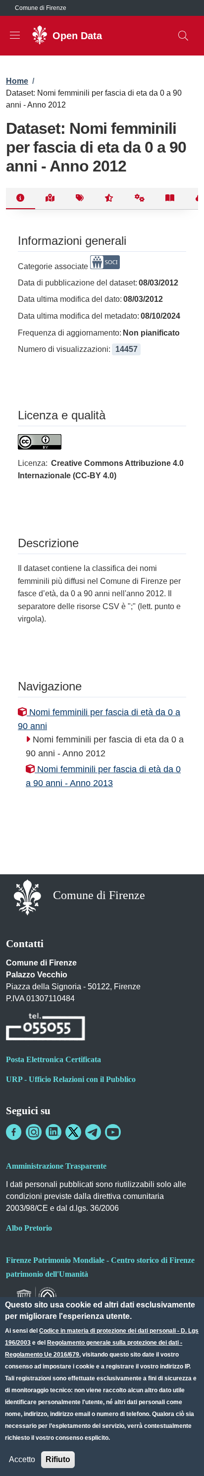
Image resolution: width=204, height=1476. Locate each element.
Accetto (22, 1459)
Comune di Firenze (40, 7)
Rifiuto (58, 1459)
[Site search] (183, 36)
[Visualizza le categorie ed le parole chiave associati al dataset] (79, 199)
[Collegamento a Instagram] (34, 1132)
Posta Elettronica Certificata (53, 1059)
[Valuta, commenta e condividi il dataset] (109, 199)
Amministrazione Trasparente (56, 1166)
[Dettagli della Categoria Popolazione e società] (105, 266)
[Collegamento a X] (73, 1132)
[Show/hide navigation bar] (15, 35)
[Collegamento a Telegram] (93, 1132)
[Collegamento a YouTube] (113, 1132)
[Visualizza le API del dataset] (139, 199)
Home (17, 81)
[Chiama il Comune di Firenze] (45, 1028)
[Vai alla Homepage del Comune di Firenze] (27, 896)
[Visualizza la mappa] (50, 199)
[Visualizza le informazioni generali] (20, 199)
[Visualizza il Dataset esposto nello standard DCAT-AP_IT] (170, 199)
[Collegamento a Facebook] (14, 1132)
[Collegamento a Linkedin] (53, 1132)
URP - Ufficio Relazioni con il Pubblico (71, 1079)
